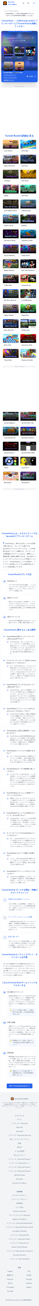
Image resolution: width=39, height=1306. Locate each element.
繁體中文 (10, 1275)
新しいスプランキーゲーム (19, 1139)
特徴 (19, 1143)
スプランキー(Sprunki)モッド (19, 1163)
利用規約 (19, 1203)
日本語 (28, 1275)
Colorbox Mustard (19, 1211)
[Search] (23, 3)
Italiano (29, 1287)
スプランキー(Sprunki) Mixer (19, 1259)
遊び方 (19, 1147)
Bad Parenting (19, 1175)
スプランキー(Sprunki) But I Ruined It (19, 1251)
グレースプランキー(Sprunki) (19, 1215)
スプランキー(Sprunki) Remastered (19, 1223)
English (10, 1271)
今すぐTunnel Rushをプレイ (19, 1086)
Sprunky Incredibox (19, 1183)
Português (10, 1287)
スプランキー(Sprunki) (19, 1123)
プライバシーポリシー (20, 1199)
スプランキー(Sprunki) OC (19, 1243)
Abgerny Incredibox (19, 1219)
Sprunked (19, 1131)
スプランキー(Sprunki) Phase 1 (19, 1239)
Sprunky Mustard (19, 1255)
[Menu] (34, 3)
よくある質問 (19, 1151)
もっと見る (20, 1207)
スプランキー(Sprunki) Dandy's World (19, 1227)
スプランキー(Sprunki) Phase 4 (19, 1159)
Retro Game (14, 11)
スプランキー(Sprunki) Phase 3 (19, 1171)
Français (29, 1279)
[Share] (35, 76)
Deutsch (10, 1279)
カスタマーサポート (19, 1195)
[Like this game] (27, 76)
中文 (28, 1271)
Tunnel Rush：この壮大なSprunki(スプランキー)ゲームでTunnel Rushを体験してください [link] (20, 14)
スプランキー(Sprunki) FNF (19, 1235)
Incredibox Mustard (19, 1231)
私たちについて (19, 1155)
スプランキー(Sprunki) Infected (19, 1135)
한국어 (10, 1283)
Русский (10, 1291)
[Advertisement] (19, 106)
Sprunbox (19, 1179)
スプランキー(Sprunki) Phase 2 (19, 1167)
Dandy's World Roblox (20, 1247)
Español (29, 1283)
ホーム (6, 11)
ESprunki (19, 1127)
